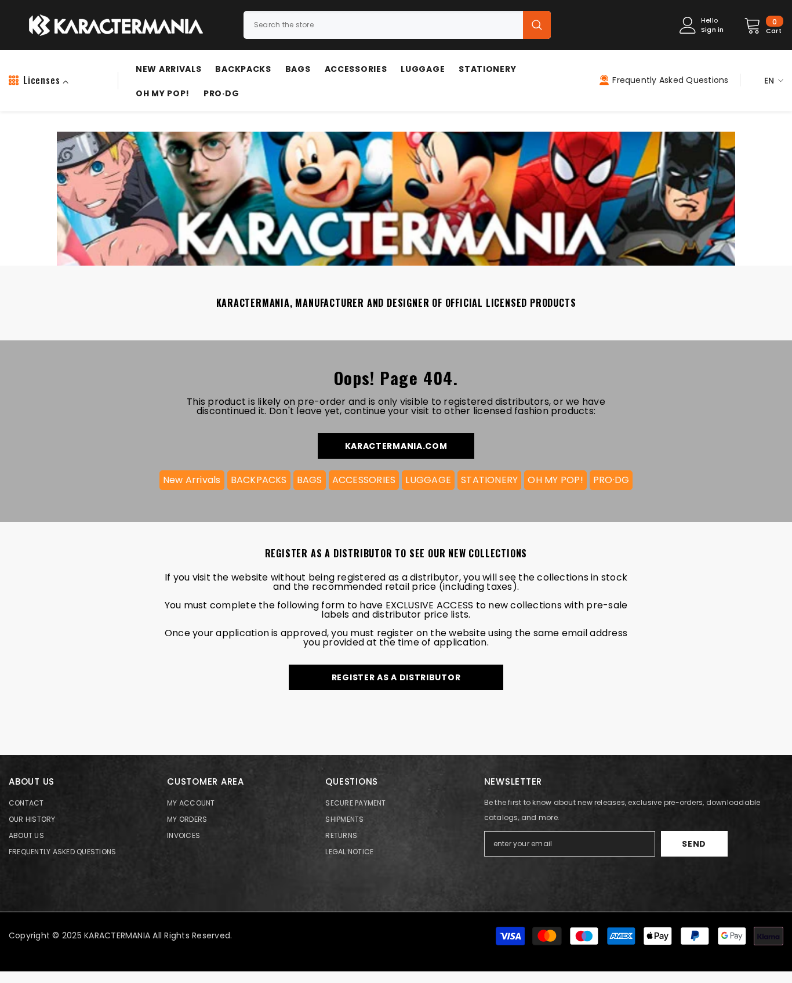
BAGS (309, 480)
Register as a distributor (396, 677)
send (694, 844)
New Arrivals (192, 480)
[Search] (397, 25)
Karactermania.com (396, 446)
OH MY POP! (555, 480)
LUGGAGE (428, 480)
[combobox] (383, 25)
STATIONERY (489, 480)
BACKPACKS (259, 480)
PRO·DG (611, 480)
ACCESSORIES (364, 480)
